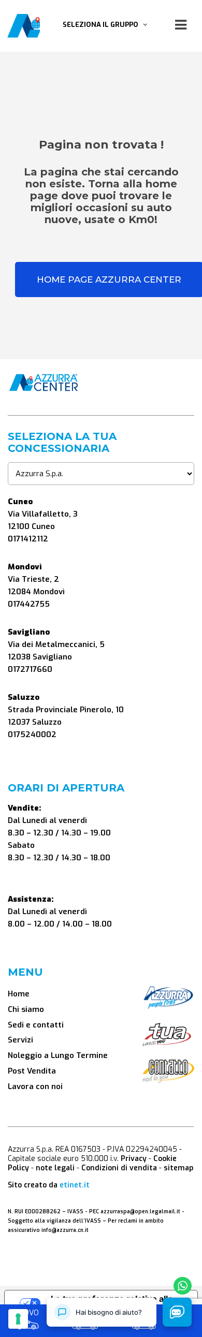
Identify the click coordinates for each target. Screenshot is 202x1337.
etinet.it (75, 1185)
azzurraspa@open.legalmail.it (140, 1211)
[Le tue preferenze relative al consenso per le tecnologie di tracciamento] (18, 1319)
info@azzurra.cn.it (65, 1230)
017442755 (29, 604)
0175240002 (32, 734)
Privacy (134, 1159)
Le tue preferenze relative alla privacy (111, 1303)
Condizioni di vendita (119, 1168)
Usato (144, 1314)
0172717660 (30, 669)
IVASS (75, 1211)
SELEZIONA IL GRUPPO (103, 24)
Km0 (85, 1314)
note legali (55, 1168)
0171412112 (28, 539)
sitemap (178, 1168)
